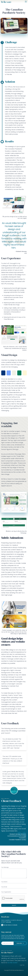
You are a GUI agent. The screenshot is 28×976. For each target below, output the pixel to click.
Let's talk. (8, 922)
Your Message (5, 867)
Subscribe (19, 943)
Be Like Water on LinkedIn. (11, 925)
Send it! (14, 905)
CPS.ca (17, 56)
